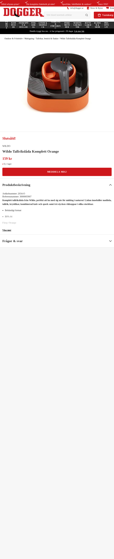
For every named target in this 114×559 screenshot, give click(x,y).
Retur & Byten (96, 8)
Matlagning (29, 38)
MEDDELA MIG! (57, 172)
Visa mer (6, 230)
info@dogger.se (76, 8)
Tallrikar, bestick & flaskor (47, 38)
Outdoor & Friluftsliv (13, 38)
